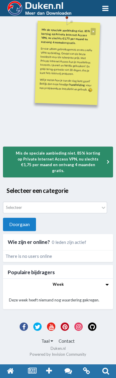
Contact (67, 341)
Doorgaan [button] (19, 224)
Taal (46, 341)
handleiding (77, 85)
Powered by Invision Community (58, 354)
